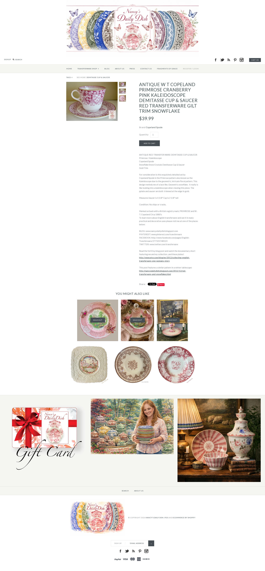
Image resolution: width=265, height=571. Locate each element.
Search (125, 491)
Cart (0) (255, 60)
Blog (107, 69)
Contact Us (146, 69)
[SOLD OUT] (97, 301)
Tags (69, 77)
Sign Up (118, 543)
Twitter (222, 60)
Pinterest (235, 60)
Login (196, 69)
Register (187, 69)
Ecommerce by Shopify (184, 517)
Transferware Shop (88, 69)
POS (166, 517)
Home (69, 69)
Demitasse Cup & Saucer (98, 77)
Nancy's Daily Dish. (155, 517)
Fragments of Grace (167, 69)
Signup (7, 59)
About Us (119, 69)
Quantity (144, 134)
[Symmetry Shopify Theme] (45, 472)
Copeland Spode (154, 127)
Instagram (242, 60)
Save (162, 285)
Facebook (216, 60)
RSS (229, 60)
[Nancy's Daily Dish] (132, 1)
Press (132, 69)
